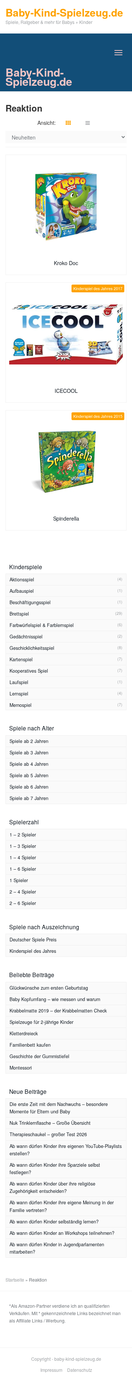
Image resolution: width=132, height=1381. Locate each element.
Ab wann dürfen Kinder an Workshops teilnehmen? (62, 1233)
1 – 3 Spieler (23, 846)
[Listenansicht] (88, 122)
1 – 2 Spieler (23, 834)
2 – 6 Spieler (23, 903)
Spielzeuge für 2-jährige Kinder (41, 1022)
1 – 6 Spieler (23, 869)
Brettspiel (19, 613)
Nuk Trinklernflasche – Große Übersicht (50, 1123)
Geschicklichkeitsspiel (32, 648)
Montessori (21, 1067)
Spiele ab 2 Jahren (29, 741)
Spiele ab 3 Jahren (29, 752)
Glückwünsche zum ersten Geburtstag (49, 987)
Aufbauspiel (22, 591)
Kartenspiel (21, 659)
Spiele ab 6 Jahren (29, 786)
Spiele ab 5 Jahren (29, 775)
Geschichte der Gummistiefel (39, 1056)
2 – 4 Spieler (23, 891)
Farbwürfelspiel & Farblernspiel (42, 625)
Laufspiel (19, 682)
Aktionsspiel (22, 579)
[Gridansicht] (68, 122)
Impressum (51, 1370)
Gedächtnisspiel (26, 636)
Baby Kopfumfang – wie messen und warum (55, 999)
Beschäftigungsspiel (30, 602)
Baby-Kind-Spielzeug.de (39, 76)
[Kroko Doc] (66, 206)
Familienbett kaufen (30, 1045)
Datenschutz (79, 1370)
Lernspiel (19, 693)
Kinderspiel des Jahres (33, 951)
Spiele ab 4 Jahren (29, 764)
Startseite (15, 1279)
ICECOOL (66, 390)
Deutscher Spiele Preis (33, 939)
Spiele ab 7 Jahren (29, 798)
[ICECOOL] (66, 334)
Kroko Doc (66, 263)
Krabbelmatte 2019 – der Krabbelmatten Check (58, 1010)
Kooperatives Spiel (29, 670)
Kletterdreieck (24, 1033)
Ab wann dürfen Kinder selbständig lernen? (54, 1221)
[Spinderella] (66, 462)
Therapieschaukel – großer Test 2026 (48, 1134)
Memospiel (21, 705)
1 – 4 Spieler (23, 857)
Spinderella (66, 518)
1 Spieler (19, 880)
